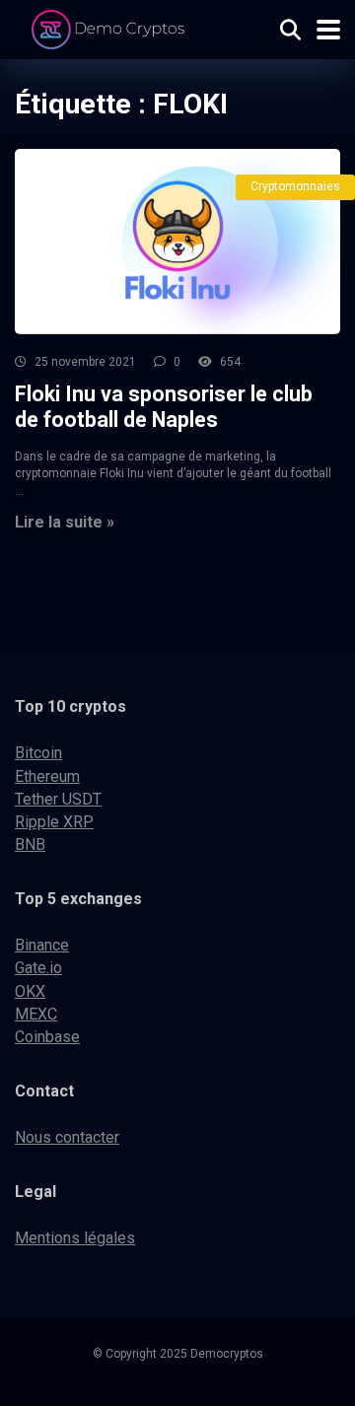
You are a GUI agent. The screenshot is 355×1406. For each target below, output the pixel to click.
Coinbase (47, 1036)
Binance (42, 945)
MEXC (36, 1014)
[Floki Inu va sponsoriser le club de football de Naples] (177, 241)
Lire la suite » (64, 522)
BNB (30, 844)
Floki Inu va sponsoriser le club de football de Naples (164, 407)
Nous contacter (67, 1137)
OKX (30, 991)
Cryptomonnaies (295, 186)
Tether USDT (58, 799)
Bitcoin (38, 752)
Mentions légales (75, 1238)
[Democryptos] (111, 27)
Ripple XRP (54, 821)
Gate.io (38, 967)
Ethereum (47, 776)
